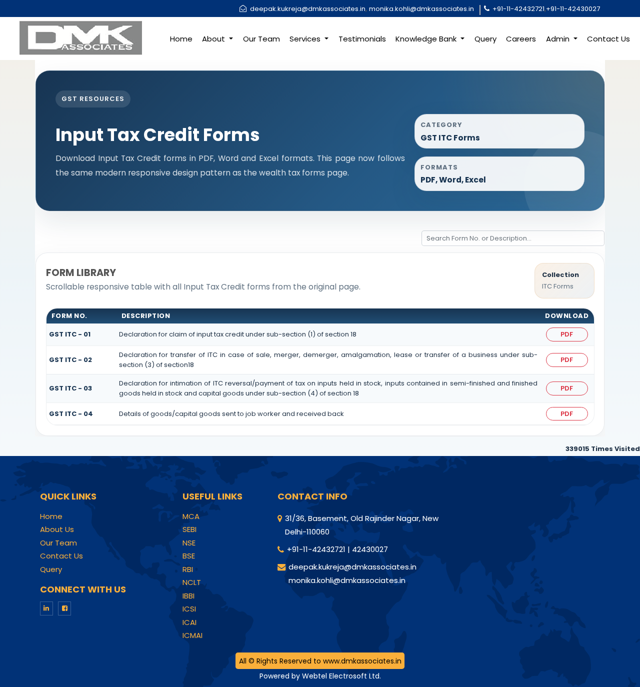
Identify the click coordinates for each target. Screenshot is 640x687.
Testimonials (362, 39)
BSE (188, 556)
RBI (187, 569)
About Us (57, 529)
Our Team (261, 39)
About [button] (214, 39)
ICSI (189, 609)
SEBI (189, 529)
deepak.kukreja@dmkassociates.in (308, 9)
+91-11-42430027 (573, 9)
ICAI (189, 623)
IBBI (188, 596)
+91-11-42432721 (518, 9)
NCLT (191, 583)
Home (181, 39)
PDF (566, 334)
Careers (521, 39)
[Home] (80, 37)
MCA (191, 517)
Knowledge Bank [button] (427, 39)
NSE (189, 543)
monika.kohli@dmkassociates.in (421, 9)
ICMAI (192, 635)
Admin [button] (559, 39)
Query (485, 39)
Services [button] (306, 39)
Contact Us (608, 39)
